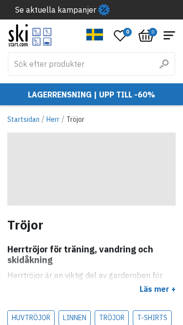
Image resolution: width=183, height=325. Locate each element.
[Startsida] (30, 35)
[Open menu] (169, 35)
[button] (95, 34)
